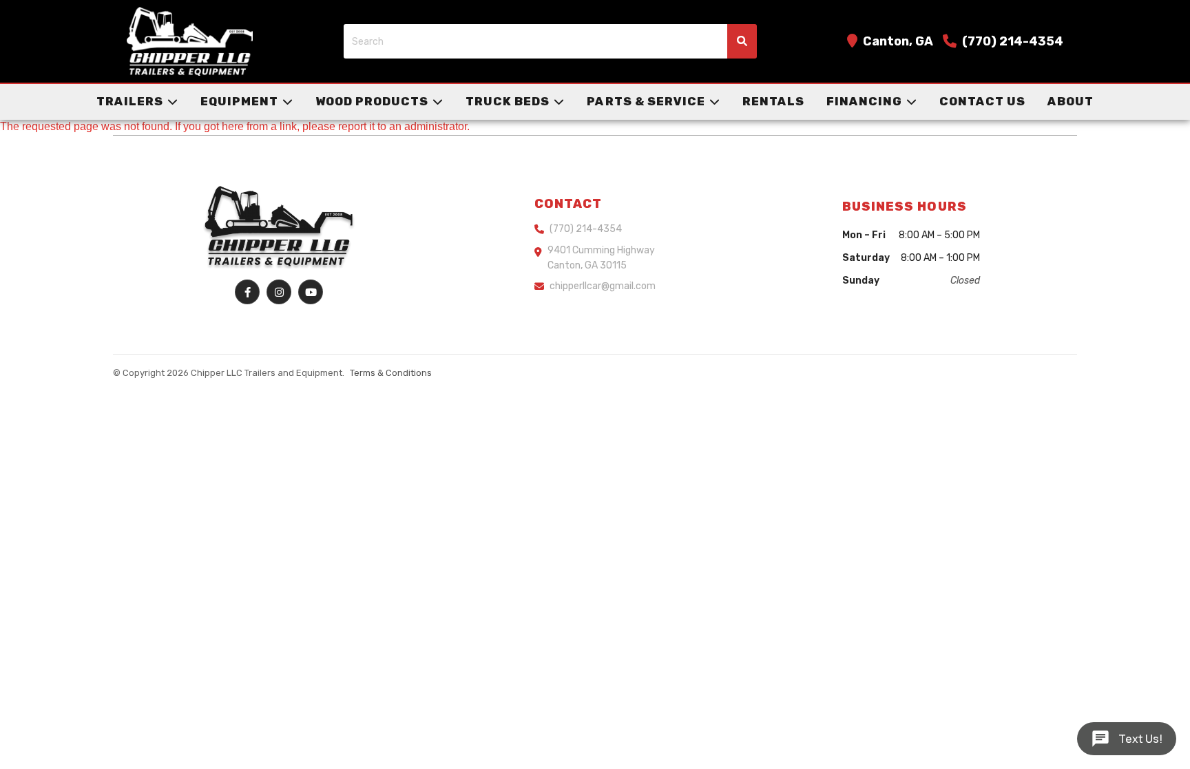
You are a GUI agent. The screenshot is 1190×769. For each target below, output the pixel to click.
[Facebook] (247, 292)
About (1070, 101)
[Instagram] (279, 292)
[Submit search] (742, 41)
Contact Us (982, 101)
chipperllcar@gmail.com (603, 286)
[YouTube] (310, 292)
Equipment (239, 101)
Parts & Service (645, 101)
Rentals (773, 101)
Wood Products (371, 101)
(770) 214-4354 (1012, 41)
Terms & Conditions (391, 373)
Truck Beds (508, 101)
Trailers (129, 101)
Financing (864, 101)
